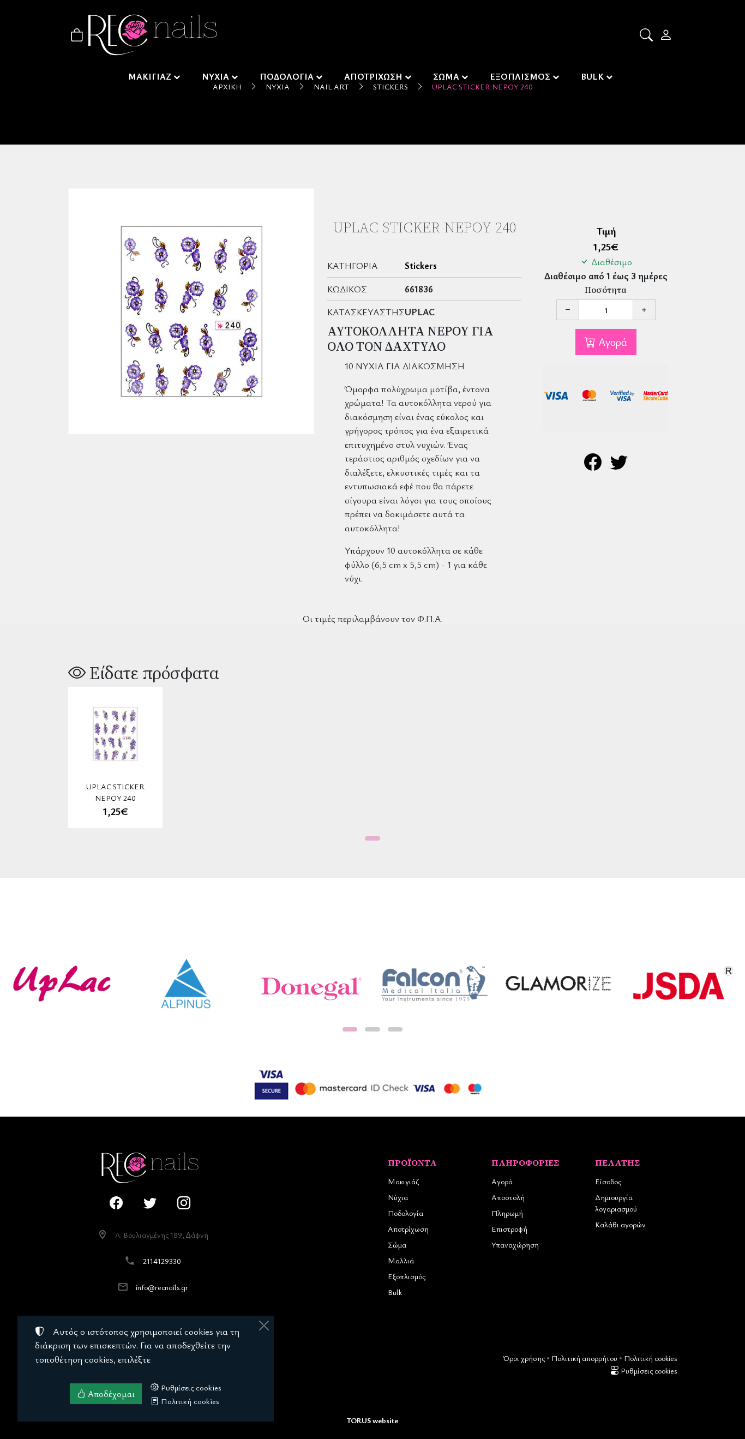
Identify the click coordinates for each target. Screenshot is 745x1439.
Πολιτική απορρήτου (584, 1358)
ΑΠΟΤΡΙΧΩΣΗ (373, 76)
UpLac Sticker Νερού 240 (115, 792)
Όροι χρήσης (524, 1358)
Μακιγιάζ (403, 1181)
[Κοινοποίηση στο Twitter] (619, 465)
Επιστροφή (509, 1229)
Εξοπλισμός (406, 1276)
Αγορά (611, 341)
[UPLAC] (62, 983)
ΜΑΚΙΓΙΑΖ (149, 76)
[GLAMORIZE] (559, 983)
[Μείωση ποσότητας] (567, 309)
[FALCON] (434, 983)
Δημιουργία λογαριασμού (616, 1203)
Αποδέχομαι (110, 1394)
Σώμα (397, 1244)
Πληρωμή (507, 1213)
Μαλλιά (401, 1260)
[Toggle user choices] (667, 35)
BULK (592, 76)
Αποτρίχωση (408, 1229)
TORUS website (372, 1420)
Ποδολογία (405, 1213)
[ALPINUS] (186, 983)
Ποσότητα (606, 290)
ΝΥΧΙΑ (215, 76)
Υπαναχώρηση (515, 1244)
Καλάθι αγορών (620, 1224)
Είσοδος (608, 1181)
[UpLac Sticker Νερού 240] (191, 311)
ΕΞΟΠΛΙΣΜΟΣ (520, 76)
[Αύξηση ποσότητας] (644, 309)
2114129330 (162, 1261)
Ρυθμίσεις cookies (648, 1370)
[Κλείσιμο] (264, 1325)
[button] (647, 35)
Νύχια (398, 1197)
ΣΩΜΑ (446, 76)
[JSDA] (682, 983)
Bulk (395, 1292)
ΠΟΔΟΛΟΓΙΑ (287, 76)
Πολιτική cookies (650, 1358)
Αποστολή (508, 1197)
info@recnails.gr (162, 1287)
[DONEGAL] (310, 983)
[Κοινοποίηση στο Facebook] (593, 465)
